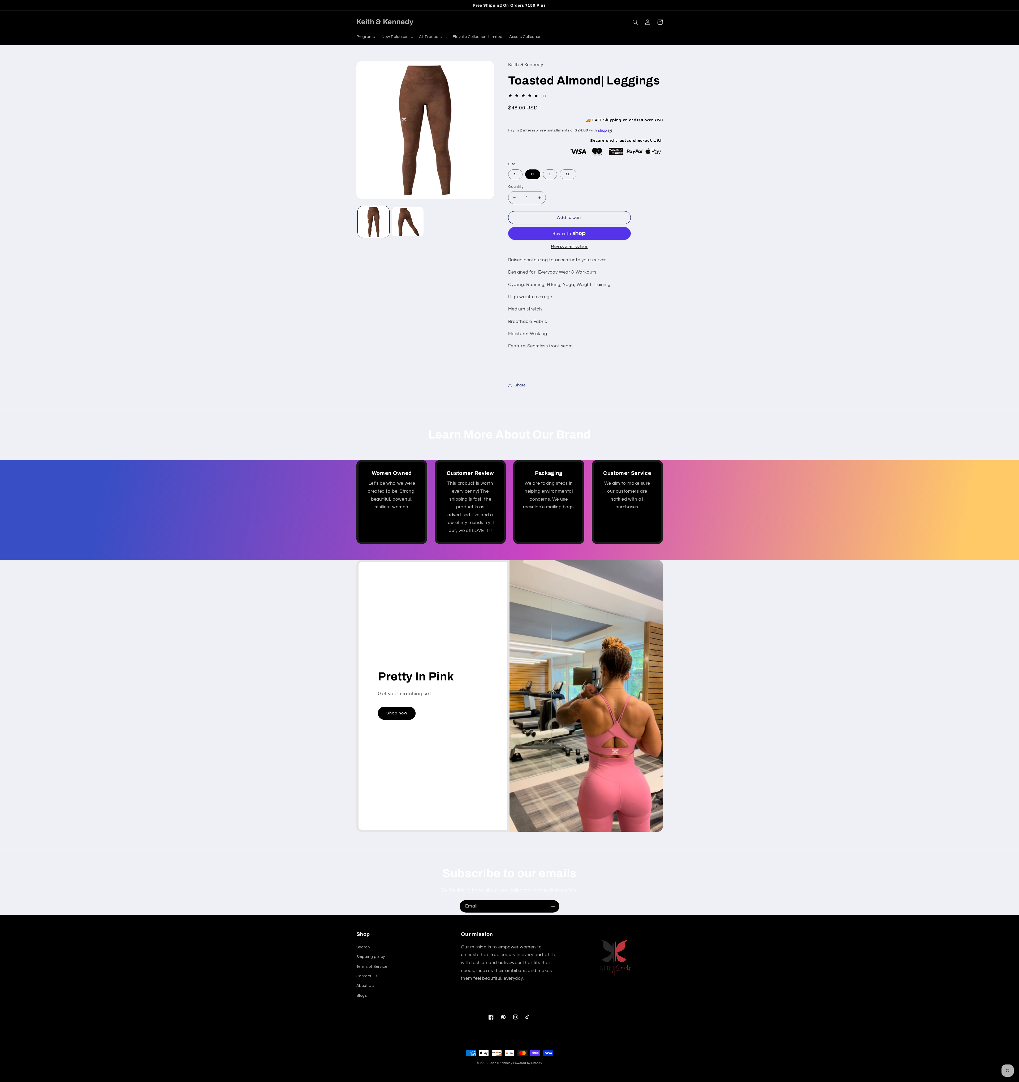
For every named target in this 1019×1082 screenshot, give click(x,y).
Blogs (361, 996)
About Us (365, 986)
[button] (397, 37)
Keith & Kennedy (501, 1063)
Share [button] (520, 385)
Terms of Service (371, 967)
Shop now (396, 713)
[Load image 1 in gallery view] (373, 222)
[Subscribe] (553, 906)
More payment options (569, 246)
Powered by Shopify (527, 1063)
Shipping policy (370, 957)
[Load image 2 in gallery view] (408, 222)
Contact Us (367, 976)
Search (363, 947)
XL (568, 174)
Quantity (516, 187)
